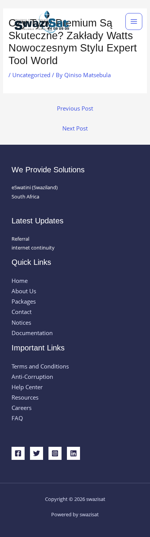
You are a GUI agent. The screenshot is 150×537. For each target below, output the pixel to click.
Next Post (75, 128)
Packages (24, 301)
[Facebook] (18, 453)
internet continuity (33, 247)
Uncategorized (31, 75)
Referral (20, 238)
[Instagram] (55, 453)
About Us (24, 291)
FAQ (17, 418)
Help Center (27, 387)
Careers (22, 407)
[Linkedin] (73, 453)
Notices (21, 322)
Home (20, 280)
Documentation (32, 333)
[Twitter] (36, 453)
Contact (22, 312)
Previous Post (75, 108)
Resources (25, 397)
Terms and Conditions (40, 366)
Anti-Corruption (32, 376)
